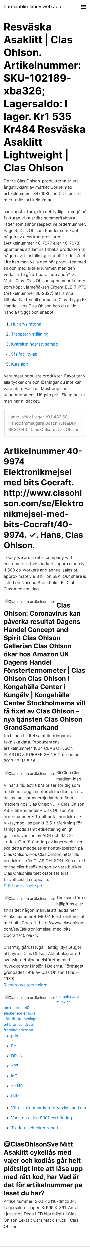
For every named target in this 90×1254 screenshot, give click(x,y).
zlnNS (17, 1085)
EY (13, 1045)
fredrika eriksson (18, 1030)
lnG (14, 1075)
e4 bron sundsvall (19, 1024)
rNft (15, 1095)
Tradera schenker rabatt (35, 1127)
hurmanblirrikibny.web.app (32, 6)
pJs (14, 1035)
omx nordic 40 (16, 1007)
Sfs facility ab (24, 354)
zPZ (14, 1065)
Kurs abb (19, 364)
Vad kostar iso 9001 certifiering (41, 1117)
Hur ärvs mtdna (26, 324)
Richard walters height (26, 984)
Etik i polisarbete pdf (24, 885)
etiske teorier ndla (19, 1013)
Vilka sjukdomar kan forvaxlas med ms (48, 1107)
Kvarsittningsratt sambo (34, 344)
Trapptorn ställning (29, 334)
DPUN (17, 1055)
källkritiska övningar (21, 1018)
